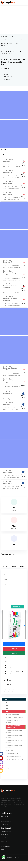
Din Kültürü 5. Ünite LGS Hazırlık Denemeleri (14, 746)
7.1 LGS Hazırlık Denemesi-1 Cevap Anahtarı (9, 273)
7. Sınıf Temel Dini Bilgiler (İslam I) (14, 756)
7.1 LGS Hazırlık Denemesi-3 (8, 182)
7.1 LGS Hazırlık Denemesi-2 (8, 171)
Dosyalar (6, 155)
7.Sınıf (11, 36)
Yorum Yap (14, 653)
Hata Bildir (14, 648)
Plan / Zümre (4, 816)
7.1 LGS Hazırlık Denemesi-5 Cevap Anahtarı (10, 381)
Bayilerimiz (4, 844)
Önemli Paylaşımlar (6, 831)
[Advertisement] (14, 20)
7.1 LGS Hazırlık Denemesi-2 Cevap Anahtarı (10, 285)
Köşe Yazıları (4, 834)
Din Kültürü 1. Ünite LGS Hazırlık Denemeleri (11, 44)
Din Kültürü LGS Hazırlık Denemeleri (12, 39)
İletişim (3, 849)
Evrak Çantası (4, 824)
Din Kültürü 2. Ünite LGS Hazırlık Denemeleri (14, 731)
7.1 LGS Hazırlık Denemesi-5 (8, 261)
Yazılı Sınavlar (4, 819)
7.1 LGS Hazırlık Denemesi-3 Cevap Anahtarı (10, 298)
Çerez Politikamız (5, 846)
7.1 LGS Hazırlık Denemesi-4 (8, 193)
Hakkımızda (4, 841)
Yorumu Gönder (16, 606)
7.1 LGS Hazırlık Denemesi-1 (8, 160)
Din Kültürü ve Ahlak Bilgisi (12, 714)
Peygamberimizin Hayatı (12, 753)
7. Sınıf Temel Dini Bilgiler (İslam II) (14, 759)
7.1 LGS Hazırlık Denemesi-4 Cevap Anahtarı (10, 368)
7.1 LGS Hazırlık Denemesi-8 (8, 471)
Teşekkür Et (14, 644)
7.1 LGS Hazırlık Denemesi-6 (8, 393)
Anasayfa (4, 36)
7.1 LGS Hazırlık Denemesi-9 (8, 482)
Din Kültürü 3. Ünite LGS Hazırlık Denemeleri (14, 736)
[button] (24, 624)
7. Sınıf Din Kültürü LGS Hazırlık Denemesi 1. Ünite (14, 726)
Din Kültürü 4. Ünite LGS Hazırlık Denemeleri (14, 741)
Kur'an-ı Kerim (9, 750)
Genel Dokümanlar (6, 821)
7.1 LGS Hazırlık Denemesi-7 (8, 403)
